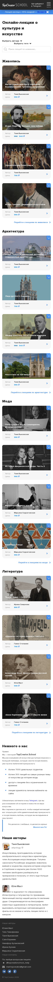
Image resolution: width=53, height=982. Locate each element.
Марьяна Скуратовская (13, 951)
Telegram (37, 6)
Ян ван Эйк (42, 12)
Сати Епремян (9, 939)
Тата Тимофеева (10, 932)
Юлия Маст (7, 928)
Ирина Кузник (9, 947)
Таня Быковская (10, 935)
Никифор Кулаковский (13, 943)
